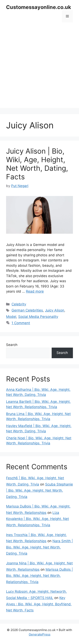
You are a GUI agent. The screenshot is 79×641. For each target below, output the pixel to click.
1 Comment (21, 323)
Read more (35, 291)
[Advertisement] (39, 68)
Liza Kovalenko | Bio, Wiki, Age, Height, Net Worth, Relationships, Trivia (37, 519)
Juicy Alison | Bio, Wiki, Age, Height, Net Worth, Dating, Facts (37, 164)
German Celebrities (27, 310)
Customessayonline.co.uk (38, 7)
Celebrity (19, 304)
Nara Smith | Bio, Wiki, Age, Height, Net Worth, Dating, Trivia (39, 547)
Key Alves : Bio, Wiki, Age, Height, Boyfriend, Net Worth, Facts (39, 604)
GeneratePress (39, 634)
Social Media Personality (38, 317)
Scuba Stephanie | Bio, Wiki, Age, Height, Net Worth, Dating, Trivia (39, 490)
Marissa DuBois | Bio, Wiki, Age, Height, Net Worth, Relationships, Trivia (39, 575)
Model (11, 317)
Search (11, 345)
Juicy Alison (54, 310)
